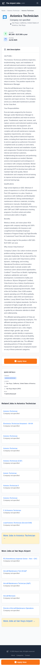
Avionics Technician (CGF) (12, 461)
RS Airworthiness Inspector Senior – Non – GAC (20, 559)
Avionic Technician (10, 473)
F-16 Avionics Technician (12, 510)
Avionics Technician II (11, 485)
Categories (20, 655)
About (13, 655)
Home (3, 10)
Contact (27, 655)
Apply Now (21, 361)
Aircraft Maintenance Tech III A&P (15, 571)
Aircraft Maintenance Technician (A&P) (17, 583)
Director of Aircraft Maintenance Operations (18, 608)
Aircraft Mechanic (9, 596)
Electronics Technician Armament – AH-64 (18, 423)
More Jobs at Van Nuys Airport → (19, 621)
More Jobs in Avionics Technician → (19, 536)
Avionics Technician (13, 10)
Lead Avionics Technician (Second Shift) (17, 523)
